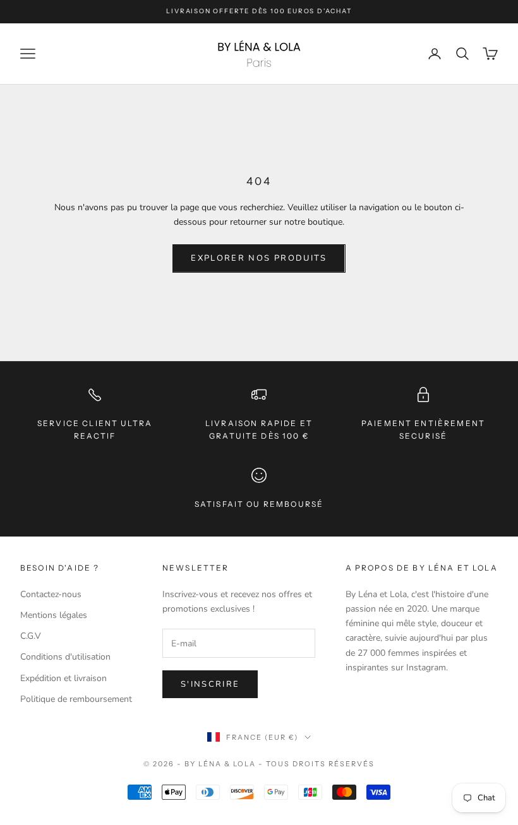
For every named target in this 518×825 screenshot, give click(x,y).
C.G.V (30, 636)
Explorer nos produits (259, 258)
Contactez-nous (50, 594)
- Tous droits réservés (316, 763)
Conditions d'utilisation (65, 657)
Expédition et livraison (63, 678)
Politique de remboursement (76, 699)
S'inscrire (210, 684)
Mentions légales (53, 615)
